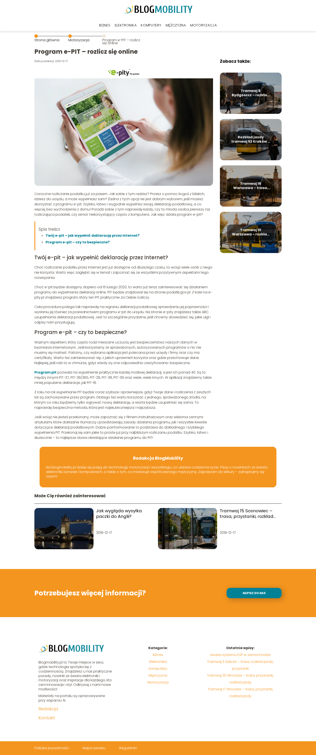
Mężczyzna (176, 25)
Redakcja (48, 709)
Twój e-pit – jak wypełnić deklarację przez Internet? (93, 235)
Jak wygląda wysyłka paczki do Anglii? (119, 513)
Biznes (104, 25)
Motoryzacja (203, 25)
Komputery (151, 25)
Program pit (45, 372)
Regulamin (128, 748)
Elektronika (126, 25)
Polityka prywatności (51, 748)
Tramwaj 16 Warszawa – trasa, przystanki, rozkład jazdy (250, 186)
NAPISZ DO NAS (254, 593)
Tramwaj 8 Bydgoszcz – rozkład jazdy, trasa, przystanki (251, 93)
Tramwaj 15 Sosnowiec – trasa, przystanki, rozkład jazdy (246, 513)
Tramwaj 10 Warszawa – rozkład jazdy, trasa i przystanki (251, 232)
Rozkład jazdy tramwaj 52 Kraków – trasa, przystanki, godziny (250, 139)
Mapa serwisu (94, 748)
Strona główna (46, 40)
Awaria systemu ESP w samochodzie (240, 654)
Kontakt (46, 718)
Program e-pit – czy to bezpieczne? (78, 242)
